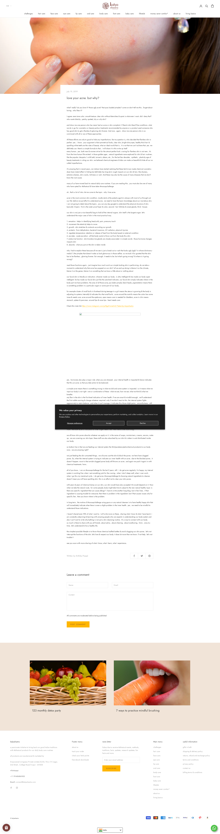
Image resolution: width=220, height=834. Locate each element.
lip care (79, 13)
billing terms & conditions (192, 772)
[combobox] (110, 830)
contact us (186, 768)
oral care (90, 13)
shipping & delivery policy (193, 751)
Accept (108, 423)
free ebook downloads (80, 759)
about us (176, 13)
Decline (143, 423)
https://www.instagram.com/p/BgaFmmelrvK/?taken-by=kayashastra (107, 306)
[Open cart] (212, 5)
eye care (66, 13)
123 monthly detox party (46, 710)
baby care (130, 13)
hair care (41, 13)
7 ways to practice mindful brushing (138, 710)
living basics (191, 13)
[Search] (206, 6)
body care (103, 13)
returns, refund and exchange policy (196, 755)
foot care (116, 13)
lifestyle (142, 13)
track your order (78, 751)
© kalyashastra (14, 818)
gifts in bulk (187, 747)
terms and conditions (191, 759)
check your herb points (80, 755)
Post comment (78, 624)
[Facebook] (11, 787)
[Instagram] (17, 787)
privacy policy (188, 764)
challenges (28, 13)
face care (54, 13)
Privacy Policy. (64, 416)
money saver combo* (159, 13)
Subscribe (111, 768)
